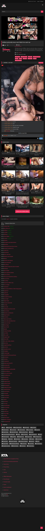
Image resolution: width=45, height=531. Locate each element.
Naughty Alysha (7, 381)
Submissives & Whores (15, 443)
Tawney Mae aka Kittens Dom (9, 320)
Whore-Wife (6, 339)
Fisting (18, 434)
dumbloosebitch (7, 367)
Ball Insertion (26, 427)
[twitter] (7, 495)
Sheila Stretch (6, 417)
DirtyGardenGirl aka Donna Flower (10, 246)
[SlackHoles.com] (22, 6)
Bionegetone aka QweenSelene (10, 242)
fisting (17, 58)
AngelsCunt (6, 290)
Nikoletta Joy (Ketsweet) (8, 312)
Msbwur (5, 258)
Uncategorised (39, 443)
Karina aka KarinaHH (8, 373)
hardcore (25, 58)
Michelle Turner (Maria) (8, 260)
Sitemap (5, 472)
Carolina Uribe (7, 226)
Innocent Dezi (6, 278)
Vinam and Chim (7, 322)
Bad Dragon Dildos (18, 427)
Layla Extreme (6, 391)
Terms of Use (6, 464)
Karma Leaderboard (7, 487)
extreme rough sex (37, 56)
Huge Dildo (18, 56)
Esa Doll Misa (6, 407)
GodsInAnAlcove (7, 389)
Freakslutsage (6, 353)
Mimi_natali (6, 335)
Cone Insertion (30, 429)
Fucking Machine (33, 434)
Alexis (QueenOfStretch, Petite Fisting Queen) (13, 288)
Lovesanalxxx (6, 395)
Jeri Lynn (5, 409)
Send (41, 138)
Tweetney (6, 359)
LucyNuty (6, 232)
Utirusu (5, 399)
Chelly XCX (6, 250)
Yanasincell (6, 286)
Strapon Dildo (5, 443)
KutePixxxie (6, 411)
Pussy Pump (5, 441)
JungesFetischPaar (7, 345)
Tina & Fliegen (6, 284)
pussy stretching (18, 60)
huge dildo (30, 58)
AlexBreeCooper (7, 383)
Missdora (5, 240)
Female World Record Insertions (8, 434)
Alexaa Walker (7, 236)
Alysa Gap (6, 343)
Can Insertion (13, 429)
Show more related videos (22, 211)
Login (38, 1)
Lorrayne (5, 238)
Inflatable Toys (21, 436)
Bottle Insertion (5, 429)
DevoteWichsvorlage (8, 296)
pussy (35, 58)
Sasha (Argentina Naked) (9, 272)
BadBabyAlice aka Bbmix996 (9, 369)
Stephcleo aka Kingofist (8, 256)
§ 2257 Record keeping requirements (11, 461)
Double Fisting (5, 432)
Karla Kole (6, 347)
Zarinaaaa (6, 401)
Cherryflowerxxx (7, 375)
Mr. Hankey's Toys (38, 436)
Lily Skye (5, 304)
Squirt (38, 441)
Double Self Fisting (14, 432)
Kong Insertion (29, 436)
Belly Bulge (34, 427)
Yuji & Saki (6, 306)
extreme (20, 52)
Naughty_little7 (7, 337)
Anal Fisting (10, 427)
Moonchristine (6, 310)
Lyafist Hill (6, 292)
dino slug (30, 56)
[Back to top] (41, 528)
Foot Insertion (25, 434)
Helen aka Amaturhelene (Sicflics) (10, 276)
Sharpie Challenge (13, 441)
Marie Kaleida (6, 270)
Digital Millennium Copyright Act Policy (11, 458)
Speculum (32, 441)
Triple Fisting (24, 443)
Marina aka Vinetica (7, 318)
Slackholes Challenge (23, 441)
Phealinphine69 (7, 421)
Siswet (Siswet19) (7, 262)
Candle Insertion (22, 429)
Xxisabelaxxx (6, 361)
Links (5, 469)
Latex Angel (6, 298)
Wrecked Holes (31, 445)
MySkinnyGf (6, 379)
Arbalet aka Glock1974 (8, 363)
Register (41, 1)
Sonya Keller (6, 397)
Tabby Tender (6, 300)
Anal (4, 427)
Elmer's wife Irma (7, 254)
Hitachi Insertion (6, 436)
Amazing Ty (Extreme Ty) (8, 248)
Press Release (6, 479)
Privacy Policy (6, 466)
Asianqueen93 (6, 365)
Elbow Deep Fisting (24, 432)
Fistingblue (6, 351)
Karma (5, 484)
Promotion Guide (7, 481)
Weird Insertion (15, 445)
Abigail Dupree (7, 314)
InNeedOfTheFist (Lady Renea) (10, 355)
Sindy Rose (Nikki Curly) (8, 282)
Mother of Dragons (7, 419)
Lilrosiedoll (6, 393)
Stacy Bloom (6, 264)
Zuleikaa (5, 415)
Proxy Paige (6, 413)
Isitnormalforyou (7, 371)
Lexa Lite (5, 403)
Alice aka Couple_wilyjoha (9, 341)
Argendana (6, 244)
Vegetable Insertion (6, 445)
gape (21, 58)
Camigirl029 (6, 294)
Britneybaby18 (6, 385)
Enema (31, 432)
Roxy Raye (6, 280)
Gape (40, 434)
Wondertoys (23, 445)
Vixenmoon (6, 316)
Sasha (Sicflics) (7, 274)
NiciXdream (6, 357)
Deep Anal (38, 429)
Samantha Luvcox (7, 349)
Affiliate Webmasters (8, 476)
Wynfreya (6, 234)
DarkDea (5, 230)
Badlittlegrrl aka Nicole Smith (9, 308)
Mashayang (6, 377)
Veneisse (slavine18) (8, 302)
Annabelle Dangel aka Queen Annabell (11, 266)
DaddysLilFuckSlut (7, 387)
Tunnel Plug (31, 443)
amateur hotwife (24, 56)
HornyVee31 (6, 252)
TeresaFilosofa (6, 405)
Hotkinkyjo (6, 268)
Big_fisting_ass (7, 228)
